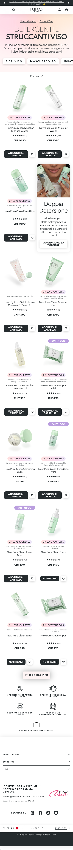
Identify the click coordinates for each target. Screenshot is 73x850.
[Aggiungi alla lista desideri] (32, 154)
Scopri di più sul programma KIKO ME (18, 801)
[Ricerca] (13, 9)
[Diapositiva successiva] (68, 3)
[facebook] (40, 813)
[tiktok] (48, 813)
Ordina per (38, 674)
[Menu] (6, 9)
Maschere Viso (43, 61)
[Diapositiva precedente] (4, 3)
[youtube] (56, 813)
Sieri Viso (14, 61)
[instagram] (32, 813)
